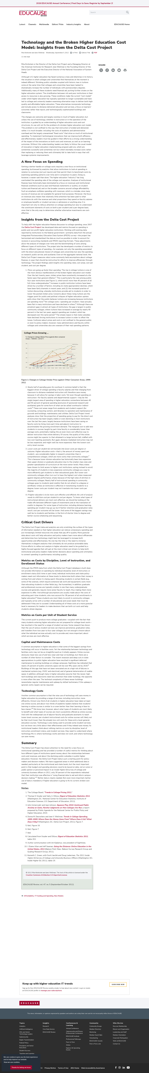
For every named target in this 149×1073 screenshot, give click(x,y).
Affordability (29, 896)
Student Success (24, 1051)
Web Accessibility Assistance (93, 1068)
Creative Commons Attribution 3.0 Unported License (46, 875)
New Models (58, 896)
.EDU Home (74, 1068)
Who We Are (118, 1023)
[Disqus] (57, 928)
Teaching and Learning (26, 1053)
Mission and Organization (121, 1029)
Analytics (22, 1026)
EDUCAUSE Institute (72, 1036)
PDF (95, 53)
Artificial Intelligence (26, 1029)
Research (46, 1026)
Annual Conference (72, 1028)
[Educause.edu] (29, 1003)
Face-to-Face (70, 1042)
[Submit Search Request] (127, 12)
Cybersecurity (23, 1037)
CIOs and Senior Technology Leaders (26, 1033)
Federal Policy (23, 1043)
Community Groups (96, 1026)
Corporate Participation (120, 1038)
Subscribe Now (118, 984)
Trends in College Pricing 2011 (58, 792)
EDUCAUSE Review (49, 1032)
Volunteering (94, 1038)
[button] (118, 1068)
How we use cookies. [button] (12, 1062)
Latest (22, 24)
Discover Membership (120, 1026)
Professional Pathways (73, 1039)
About (87, 24)
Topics (22, 1023)
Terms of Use (63, 1068)
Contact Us (116, 1044)
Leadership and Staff (119, 1032)
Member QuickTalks (96, 1035)
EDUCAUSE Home (122, 24)
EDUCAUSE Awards (96, 1041)
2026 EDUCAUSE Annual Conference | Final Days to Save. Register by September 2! (74, 3)
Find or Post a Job (95, 1044)
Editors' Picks (57, 24)
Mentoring (93, 1032)
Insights (46, 1023)
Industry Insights (73, 24)
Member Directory (95, 1029)
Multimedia (44, 24)
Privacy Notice (50, 1068)
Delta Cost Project (33, 227)
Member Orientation (119, 1035)
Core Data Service (49, 1029)
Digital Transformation (26, 1040)
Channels (32, 24)
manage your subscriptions (51, 990)
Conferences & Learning (72, 1024)
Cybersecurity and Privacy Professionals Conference (74, 1032)
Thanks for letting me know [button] (21, 1067)
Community (94, 1023)
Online (68, 1045)
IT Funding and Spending (44, 896)
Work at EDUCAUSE (119, 1041)
